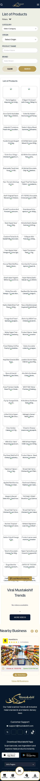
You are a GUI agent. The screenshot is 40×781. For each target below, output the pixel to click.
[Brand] (19, 5)
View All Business (20, 681)
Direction (29, 675)
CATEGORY (7, 25)
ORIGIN (5, 35)
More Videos (20, 617)
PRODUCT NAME (9, 46)
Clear (10, 69)
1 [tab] (20, 611)
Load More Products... (21, 579)
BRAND (5, 57)
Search (27, 69)
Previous (31, 631)
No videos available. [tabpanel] (20, 605)
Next (36, 631)
